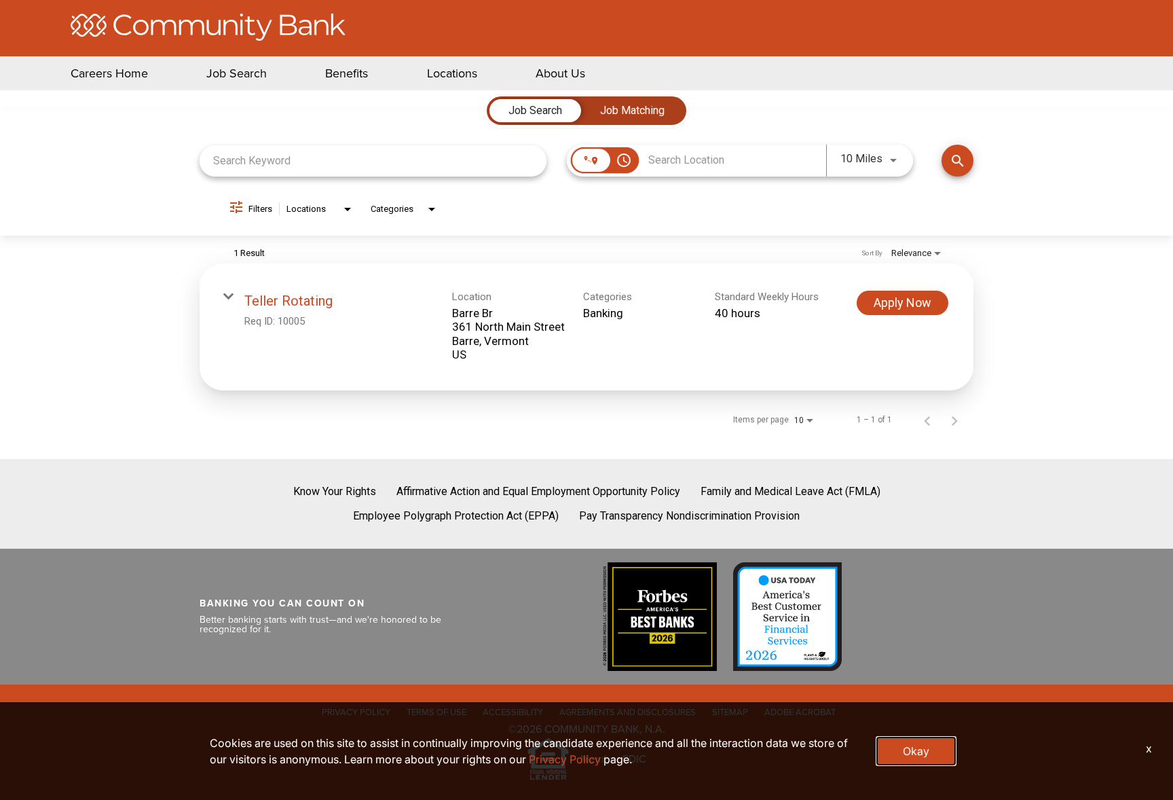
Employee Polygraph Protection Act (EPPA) (456, 515)
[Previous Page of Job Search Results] (927, 419)
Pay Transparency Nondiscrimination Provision (689, 515)
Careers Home (109, 73)
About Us (560, 73)
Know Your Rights (334, 491)
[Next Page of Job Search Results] (954, 419)
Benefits (346, 73)
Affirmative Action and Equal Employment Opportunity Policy (538, 491)
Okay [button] (916, 751)
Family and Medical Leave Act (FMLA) (790, 491)
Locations (452, 73)
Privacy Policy (565, 759)
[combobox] (373, 161)
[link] (586, 327)
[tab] (535, 110)
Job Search (236, 73)
